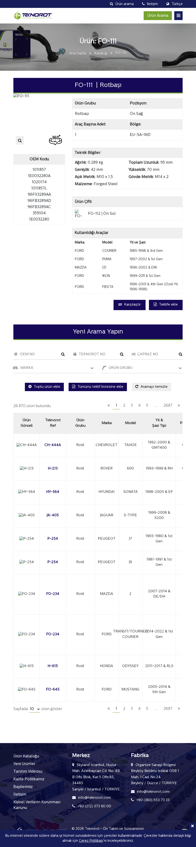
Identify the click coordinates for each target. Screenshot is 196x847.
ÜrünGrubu (80, 423)
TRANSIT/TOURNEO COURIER (130, 634)
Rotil (80, 445)
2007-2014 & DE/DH (159, 594)
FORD (107, 634)
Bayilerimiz (23, 787)
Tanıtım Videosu (27, 772)
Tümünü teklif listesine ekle (99, 387)
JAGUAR (106, 515)
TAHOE (130, 445)
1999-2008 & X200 (159, 515)
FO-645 (53, 689)
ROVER (106, 468)
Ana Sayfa (77, 53)
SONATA (130, 492)
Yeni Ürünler (24, 764)
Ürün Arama (157, 16)
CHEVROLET (106, 445)
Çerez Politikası (91, 841)
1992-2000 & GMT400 (159, 445)
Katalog (100, 53)
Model (130, 423)
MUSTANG (130, 689)
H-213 (53, 468)
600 (130, 468)
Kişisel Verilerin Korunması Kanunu (36, 805)
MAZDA (106, 594)
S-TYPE (130, 515)
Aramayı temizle (154, 387)
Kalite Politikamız (28, 779)
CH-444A (52, 445)
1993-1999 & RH (159, 468)
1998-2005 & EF (159, 492)
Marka (107, 423)
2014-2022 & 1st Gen (159, 634)
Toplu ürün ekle (46, 387)
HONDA (106, 666)
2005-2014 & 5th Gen (159, 689)
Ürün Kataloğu (26, 756)
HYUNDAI (106, 492)
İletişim (19, 795)
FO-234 (52, 594)
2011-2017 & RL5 (159, 666)
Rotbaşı (82, 114)
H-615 (53, 666)
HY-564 (52, 492)
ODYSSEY (130, 666)
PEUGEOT (106, 539)
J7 (130, 539)
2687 (167, 406)
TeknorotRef (53, 423)
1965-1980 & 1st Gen (159, 539)
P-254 (52, 539)
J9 (130, 562)
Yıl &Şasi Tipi (159, 423)
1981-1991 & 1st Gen (159, 562)
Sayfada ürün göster (37, 709)
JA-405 (53, 515)
